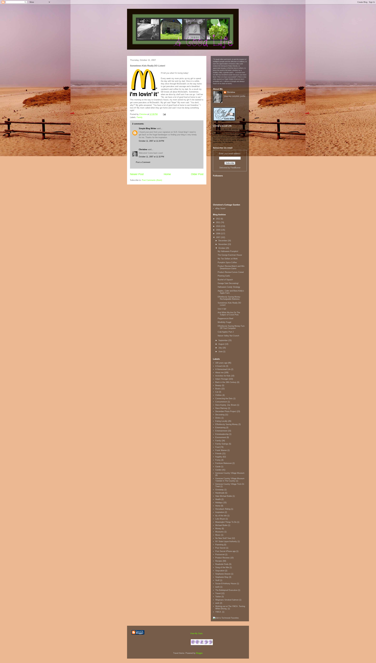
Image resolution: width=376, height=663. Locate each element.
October (222, 248)
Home (167, 174)
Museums (219, 532)
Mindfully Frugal (224, 322)
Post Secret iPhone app (225, 551)
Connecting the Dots (224, 398)
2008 (218, 233)
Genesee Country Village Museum (229, 473)
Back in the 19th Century (225, 382)
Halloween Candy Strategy (229, 287)
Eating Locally (221, 421)
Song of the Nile (222, 567)
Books (218, 389)
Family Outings (221, 444)
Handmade (219, 493)
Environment (220, 437)
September (223, 340)
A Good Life (220, 366)
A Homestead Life (222, 369)
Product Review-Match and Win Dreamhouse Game (231, 267)
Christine (143, 149)
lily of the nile (221, 515)
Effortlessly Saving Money (226, 424)
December (223, 240)
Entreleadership (222, 434)
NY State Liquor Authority (226, 541)
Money (218, 528)
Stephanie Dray (221, 577)
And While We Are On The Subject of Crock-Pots (229, 313)
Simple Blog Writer (147, 128)
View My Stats (196, 633)
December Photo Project (225, 411)
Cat (216, 392)
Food (217, 447)
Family (139, 117)
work (217, 603)
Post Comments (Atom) (152, 180)
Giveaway (219, 490)
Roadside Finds (222, 564)
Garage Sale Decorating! (228, 283)
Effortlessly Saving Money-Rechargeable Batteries (229, 298)
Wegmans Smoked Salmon (227, 600)
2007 (218, 237)
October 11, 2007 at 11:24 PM (151, 141)
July (220, 348)
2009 (218, 230)
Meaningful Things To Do (225, 522)
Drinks (218, 418)
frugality (218, 457)
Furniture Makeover (223, 463)
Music (217, 535)
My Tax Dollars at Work (228, 259)
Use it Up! (222, 309)
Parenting (219, 545)
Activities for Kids (222, 376)
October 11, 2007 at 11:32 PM (151, 157)
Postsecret (220, 554)
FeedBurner (235, 168)
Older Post (197, 174)
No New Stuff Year (223, 538)
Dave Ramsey (221, 408)
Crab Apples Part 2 (226, 332)
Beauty (218, 385)
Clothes (218, 395)
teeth (217, 587)
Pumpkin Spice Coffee (227, 262)
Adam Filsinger (221, 379)
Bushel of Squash (225, 280)
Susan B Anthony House (225, 583)
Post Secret (220, 548)
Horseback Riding (222, 509)
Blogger (199, 653)
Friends (218, 453)
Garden (218, 470)
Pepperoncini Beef (225, 318)
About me (219, 372)
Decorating (219, 415)
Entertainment (221, 431)
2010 (218, 226)
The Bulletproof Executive (226, 590)
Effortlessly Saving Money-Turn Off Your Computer (231, 327)
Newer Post (137, 174)
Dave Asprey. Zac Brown (225, 405)
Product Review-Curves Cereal (231, 272)
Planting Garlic (224, 276)
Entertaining (220, 427)
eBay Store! (220, 208)
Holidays (219, 502)
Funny (218, 460)
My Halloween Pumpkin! (228, 251)
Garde (217, 466)
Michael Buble (221, 525)
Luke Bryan (220, 519)
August (221, 344)
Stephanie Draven (222, 574)
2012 (218, 219)
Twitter (218, 596)
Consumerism (221, 402)
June (220, 351)
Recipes (218, 561)
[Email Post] (164, 114)
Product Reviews (222, 558)
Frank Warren (221, 450)
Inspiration (219, 512)
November (223, 244)
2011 (218, 222)
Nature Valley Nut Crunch (228, 336)
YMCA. (218, 612)
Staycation (219, 571)
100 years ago (221, 363)
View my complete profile (234, 96)
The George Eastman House (230, 255)
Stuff (217, 580)
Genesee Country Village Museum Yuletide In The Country (229, 479)
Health (218, 499)
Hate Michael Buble (223, 496)
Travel (218, 593)
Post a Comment (143, 162)
